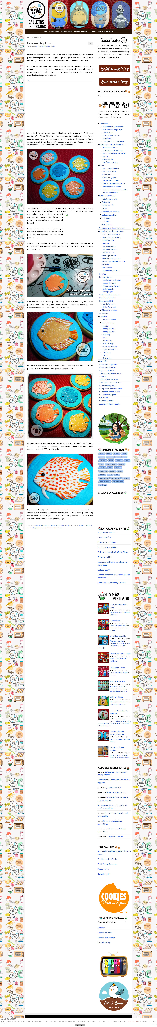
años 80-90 (103, 460)
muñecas (116, 453)
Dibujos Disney (108, 323)
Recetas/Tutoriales (80, 31)
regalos (101, 453)
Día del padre (108, 252)
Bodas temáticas (109, 174)
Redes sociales (108, 289)
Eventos (102, 274)
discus (38, 528)
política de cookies (133, 1021)
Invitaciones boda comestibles (115, 190)
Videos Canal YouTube (108, 379)
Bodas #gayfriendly (110, 168)
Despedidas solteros (110, 180)
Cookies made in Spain (107, 859)
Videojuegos (107, 292)
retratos (110, 467)
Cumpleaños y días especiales (61, 525)
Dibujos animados (109, 310)
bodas (117, 474)
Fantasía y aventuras (110, 212)
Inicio (45, 31)
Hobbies (105, 264)
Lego (104, 337)
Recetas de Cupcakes (108, 364)
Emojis (105, 326)
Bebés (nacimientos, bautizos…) (112, 144)
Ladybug (106, 334)
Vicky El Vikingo (116, 697)
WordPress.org (104, 942)
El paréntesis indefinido (107, 532)
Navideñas (103, 361)
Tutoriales (103, 376)
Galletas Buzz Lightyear (108, 542)
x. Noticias (103, 398)
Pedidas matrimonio (110, 135)
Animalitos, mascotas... (43, 525)
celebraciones (104, 478)
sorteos (120, 471)
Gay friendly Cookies (107, 298)
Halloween (103, 313)
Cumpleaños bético (115, 837)
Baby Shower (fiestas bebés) (114, 153)
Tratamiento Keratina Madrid (110, 805)
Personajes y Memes (111, 286)
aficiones (102, 467)
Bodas (102, 165)
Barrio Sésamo (108, 304)
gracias (109, 453)
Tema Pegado (104, 874)
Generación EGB (106, 301)
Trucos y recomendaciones (110, 373)
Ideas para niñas (109, 329)
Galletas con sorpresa (111, 258)
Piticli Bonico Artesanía (107, 864)
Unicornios (106, 358)
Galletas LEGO (104, 570)
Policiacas (106, 221)
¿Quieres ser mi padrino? (112, 150)
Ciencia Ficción (108, 205)
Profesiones (107, 268)
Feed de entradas (105, 932)
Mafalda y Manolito (118, 636)
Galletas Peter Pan (117, 681)
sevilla (101, 464)
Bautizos (106, 156)
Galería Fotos (54, 31)
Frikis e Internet (105, 277)
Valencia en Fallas (117, 667)
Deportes (106, 243)
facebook (118, 467)
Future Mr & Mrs (104, 557)
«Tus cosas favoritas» (111, 234)
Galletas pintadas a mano (110, 295)
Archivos (101, 922)
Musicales (106, 218)
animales (89, 525)
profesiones (103, 471)
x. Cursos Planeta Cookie (109, 392)
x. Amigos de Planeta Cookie (111, 382)
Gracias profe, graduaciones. (114, 261)
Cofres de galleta (109, 177)
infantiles (125, 478)
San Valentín (107, 138)
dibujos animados (111, 464)
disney (118, 457)
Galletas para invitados (111, 186)
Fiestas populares (109, 255)
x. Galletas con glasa (107, 395)
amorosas (121, 464)
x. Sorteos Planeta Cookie (109, 404)
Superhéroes (115, 621)
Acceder (101, 928)
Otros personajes (109, 346)
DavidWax (102, 780)
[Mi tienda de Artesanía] (114, 1011)
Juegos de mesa (109, 283)
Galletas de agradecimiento (113, 183)
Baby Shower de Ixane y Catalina (111, 582)
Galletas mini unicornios (116, 792)
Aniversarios (107, 132)
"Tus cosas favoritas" (117, 641)
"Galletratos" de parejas (118, 719)
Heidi (115, 615)
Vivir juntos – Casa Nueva (113, 141)
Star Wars (110, 457)
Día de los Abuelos (110, 249)
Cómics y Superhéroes (111, 280)
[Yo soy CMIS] (114, 913)
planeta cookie (105, 481)
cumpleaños (31, 528)
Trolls (104, 355)
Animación (106, 202)
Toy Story (106, 352)
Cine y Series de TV (107, 196)
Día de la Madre (109, 246)
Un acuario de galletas (39, 43)
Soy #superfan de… (107, 370)
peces (49, 528)
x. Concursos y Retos (107, 385)
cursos (111, 460)
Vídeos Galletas (66, 31)
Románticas (107, 224)
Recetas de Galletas (107, 367)
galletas (44, 528)
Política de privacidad (105, 31)
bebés (124, 457)
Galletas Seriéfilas (109, 215)
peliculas (102, 474)
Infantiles (103, 316)
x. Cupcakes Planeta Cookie (110, 388)
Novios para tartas (110, 193)
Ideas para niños (109, 332)
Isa (54, 46)
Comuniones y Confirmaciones (112, 228)
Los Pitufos (107, 340)
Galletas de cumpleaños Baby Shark (113, 552)
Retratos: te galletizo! (111, 271)
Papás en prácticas (110, 162)
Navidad (127, 460)
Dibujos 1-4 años (109, 319)
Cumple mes (107, 159)
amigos (112, 471)
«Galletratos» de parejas (112, 130)
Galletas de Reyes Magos (120, 654)
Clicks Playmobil (109, 307)
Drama (105, 208)
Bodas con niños (109, 171)
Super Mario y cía (109, 349)
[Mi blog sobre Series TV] (114, 978)
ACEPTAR (79, 1025)
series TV (118, 460)
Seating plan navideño (107, 547)
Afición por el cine (109, 199)
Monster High (108, 343)
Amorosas (103, 123)
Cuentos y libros (108, 240)
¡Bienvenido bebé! (109, 147)
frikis (110, 474)
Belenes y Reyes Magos (118, 659)
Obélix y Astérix (104, 537)
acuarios (82, 525)
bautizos (124, 453)
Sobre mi (93, 31)
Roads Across (103, 869)
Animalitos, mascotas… (111, 237)
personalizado (57, 528)
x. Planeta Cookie (106, 401)
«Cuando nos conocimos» (112, 127)
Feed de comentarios (106, 937)
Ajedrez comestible (113, 787)
